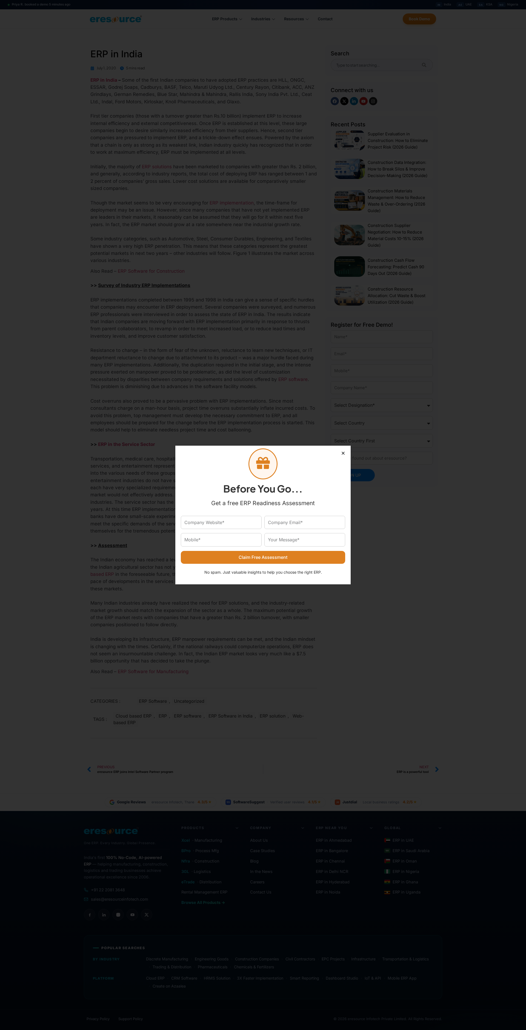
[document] (263, 515)
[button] (343, 453)
